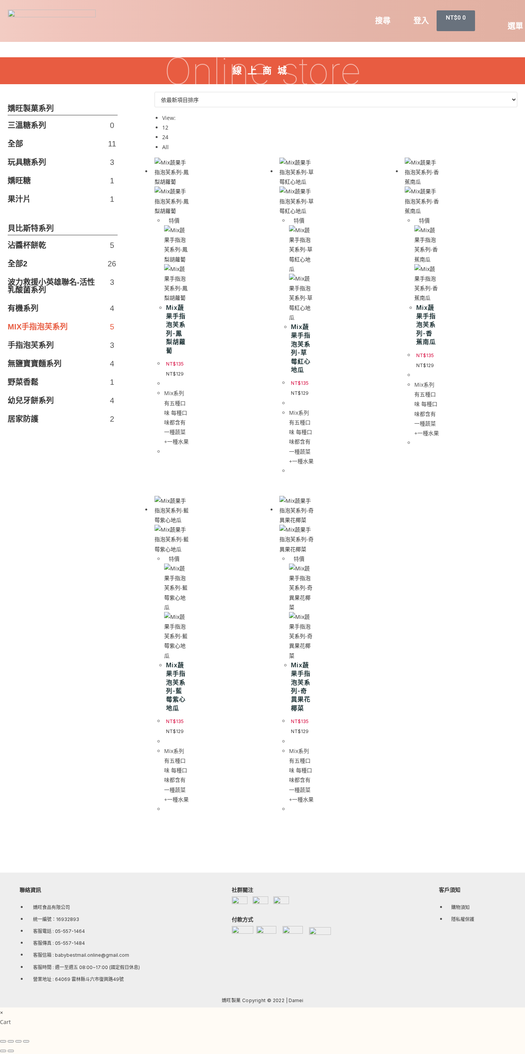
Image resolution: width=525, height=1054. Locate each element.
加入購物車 (336, 817)
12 (165, 127)
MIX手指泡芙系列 (54, 327)
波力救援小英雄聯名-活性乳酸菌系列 (54, 286)
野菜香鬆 (54, 382)
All (165, 147)
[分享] (11, 1041)
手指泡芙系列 (54, 345)
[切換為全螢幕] (18, 1041)
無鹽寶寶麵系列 (54, 363)
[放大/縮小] (26, 1041)
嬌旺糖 (61, 180)
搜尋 (382, 20)
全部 (62, 144)
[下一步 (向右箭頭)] (11, 1051)
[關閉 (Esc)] (3, 1041)
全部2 (54, 263)
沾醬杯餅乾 (54, 245)
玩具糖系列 (61, 162)
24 (165, 137)
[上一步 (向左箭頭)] (3, 1051)
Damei (296, 1000)
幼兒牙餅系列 (54, 400)
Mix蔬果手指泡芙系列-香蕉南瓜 (426, 325)
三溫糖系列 (61, 125)
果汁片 (61, 199)
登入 (421, 20)
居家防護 (54, 419)
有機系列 (54, 308)
